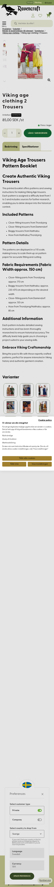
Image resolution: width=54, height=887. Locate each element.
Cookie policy (45, 420)
